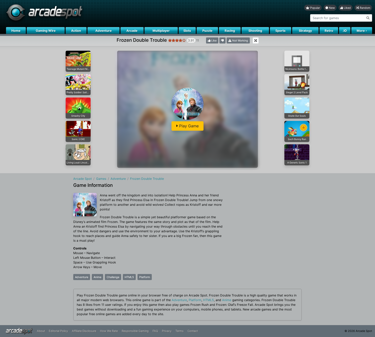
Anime (97, 277)
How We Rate (109, 331)
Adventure (81, 277)
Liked (347, 7)
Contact (193, 331)
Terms (179, 331)
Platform (144, 277)
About (41, 331)
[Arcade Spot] (94, 14)
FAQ (155, 331)
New (331, 7)
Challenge (113, 277)
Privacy (166, 331)
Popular (314, 7)
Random (364, 7)
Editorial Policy (58, 331)
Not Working (239, 40)
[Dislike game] (222, 40)
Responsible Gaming (135, 331)
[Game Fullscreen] (256, 40)
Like (214, 40)
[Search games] (368, 18)
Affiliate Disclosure (84, 331)
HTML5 (129, 277)
